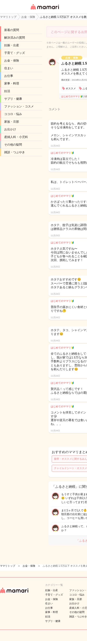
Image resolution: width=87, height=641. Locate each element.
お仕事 (8, 75)
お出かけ (10, 129)
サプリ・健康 (13, 98)
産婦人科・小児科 (16, 137)
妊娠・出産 (11, 45)
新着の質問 (11, 30)
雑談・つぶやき (14, 152)
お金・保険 (11, 60)
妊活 (7, 91)
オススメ (71, 88)
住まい (8, 68)
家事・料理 (11, 83)
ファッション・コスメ (19, 106)
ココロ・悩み (13, 114)
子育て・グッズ (14, 53)
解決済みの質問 (14, 37)
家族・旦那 (11, 121)
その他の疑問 (13, 144)
